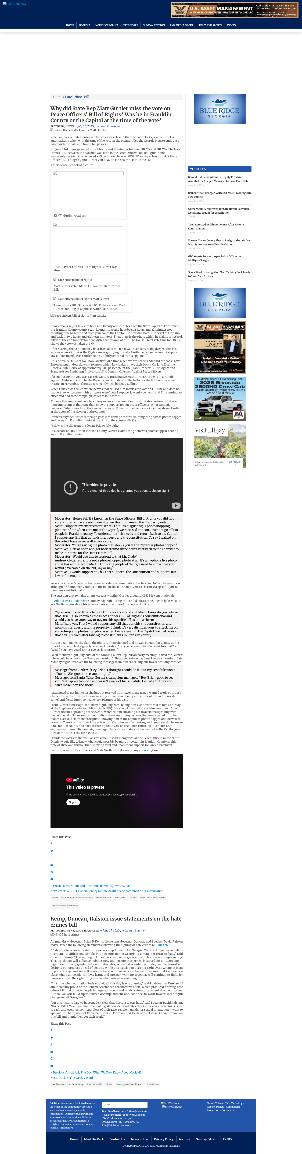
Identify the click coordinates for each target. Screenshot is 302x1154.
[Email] (52, 879)
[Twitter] (52, 851)
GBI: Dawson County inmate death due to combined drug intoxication (116, 891)
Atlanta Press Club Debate (71, 600)
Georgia (84, 25)
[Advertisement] (151, 61)
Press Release (153, 1084)
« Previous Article (62, 886)
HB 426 (163, 945)
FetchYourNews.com (113, 1111)
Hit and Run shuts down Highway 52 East (103, 886)
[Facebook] (51, 844)
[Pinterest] (52, 872)
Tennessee (130, 25)
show (142, 750)
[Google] (52, 858)
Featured (57, 126)
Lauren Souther (135, 930)
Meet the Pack (94, 1139)
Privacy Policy (163, 1139)
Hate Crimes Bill (103, 897)
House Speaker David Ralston (129, 1084)
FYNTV (231, 25)
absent (55, 897)
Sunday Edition (154, 25)
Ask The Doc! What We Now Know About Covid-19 (108, 1072)
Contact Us (117, 1139)
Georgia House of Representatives (77, 897)
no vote (133, 897)
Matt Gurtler (120, 897)
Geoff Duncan (58, 1084)
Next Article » (60, 891)
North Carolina (106, 25)
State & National (87, 930)
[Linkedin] (52, 865)
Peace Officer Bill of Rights (152, 897)
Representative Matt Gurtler (65, 905)
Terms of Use (139, 1139)
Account (184, 1139)
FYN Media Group (181, 25)
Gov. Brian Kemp (76, 1084)
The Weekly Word (81, 1077)
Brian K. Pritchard (110, 126)
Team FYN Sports (210, 25)
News (70, 126)
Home (70, 25)
